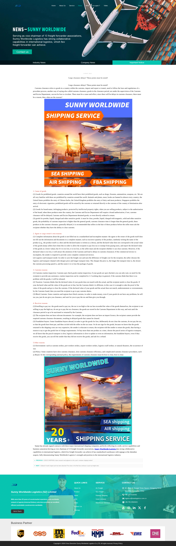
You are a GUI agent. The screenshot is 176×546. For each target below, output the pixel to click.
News (80, 6)
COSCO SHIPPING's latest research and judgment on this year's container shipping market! (68, 460)
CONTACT (156, 6)
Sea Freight (100, 492)
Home (54, 6)
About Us (62, 6)
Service (71, 6)
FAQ (75, 499)
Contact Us (78, 506)
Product (76, 492)
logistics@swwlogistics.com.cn (135, 498)
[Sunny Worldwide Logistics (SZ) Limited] (18, 5)
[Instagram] (128, 507)
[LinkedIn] (134, 507)
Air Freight (99, 488)
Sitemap (77, 510)
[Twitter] (139, 507)
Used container (101, 499)
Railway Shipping (101, 495)
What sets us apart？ (93, 6)
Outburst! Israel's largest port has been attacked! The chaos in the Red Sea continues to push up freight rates (70, 465)
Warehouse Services (103, 503)
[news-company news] (88, 32)
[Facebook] (145, 507)
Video (106, 6)
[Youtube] (123, 507)
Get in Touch (17, 511)
